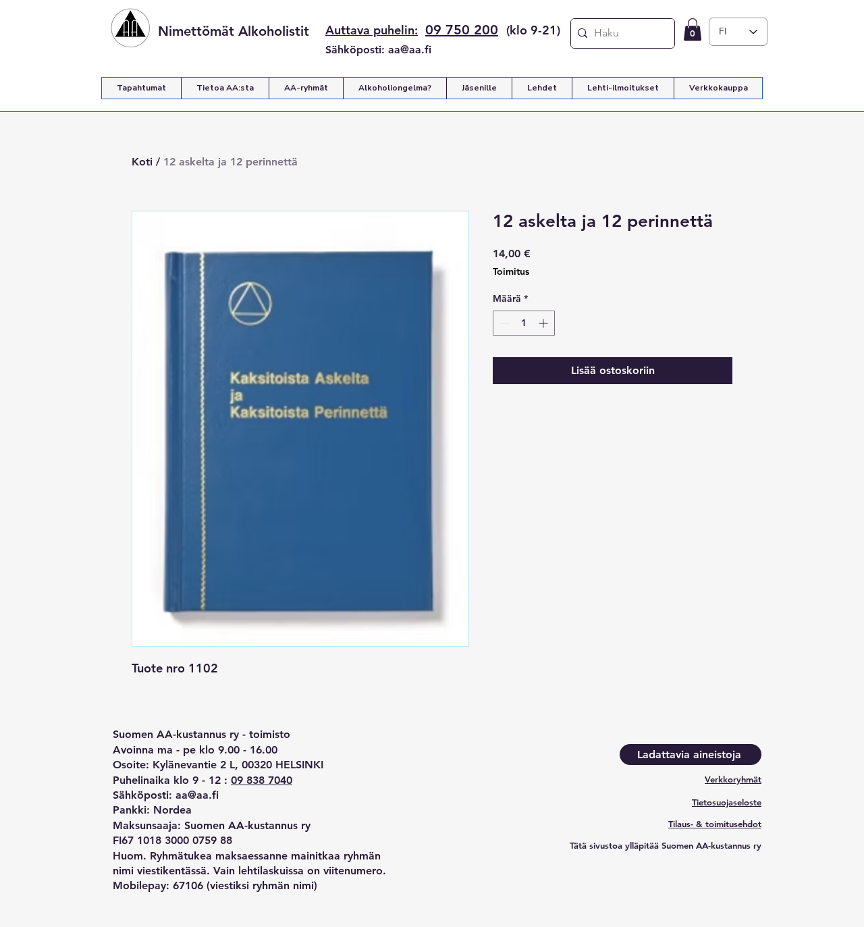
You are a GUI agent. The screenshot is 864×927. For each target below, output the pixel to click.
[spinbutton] (524, 323)
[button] (692, 29)
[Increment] (544, 323)
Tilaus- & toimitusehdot (714, 823)
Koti (142, 161)
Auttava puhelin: (371, 30)
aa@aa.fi (409, 49)
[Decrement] (503, 323)
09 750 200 (461, 30)
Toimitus (511, 271)
